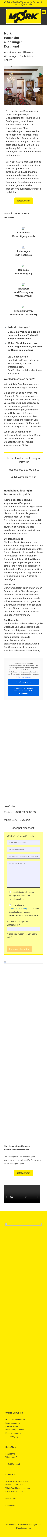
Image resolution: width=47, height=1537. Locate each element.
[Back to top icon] (42, 1532)
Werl (25, 779)
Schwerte (25, 763)
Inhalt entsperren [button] (24, 682)
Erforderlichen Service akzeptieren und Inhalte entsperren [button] (23, 690)
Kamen (25, 751)
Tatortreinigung (11, 1436)
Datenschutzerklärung (18, 909)
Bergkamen (25, 730)
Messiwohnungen (13, 1433)
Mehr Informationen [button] (23, 677)
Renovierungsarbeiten (14, 1430)
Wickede (25, 784)
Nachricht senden (22, 1488)
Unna (25, 774)
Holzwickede (25, 745)
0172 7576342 (34, 2)
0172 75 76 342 (27, 477)
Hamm (25, 740)
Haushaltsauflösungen (15, 1420)
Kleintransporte (11, 1426)
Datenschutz (10, 1498)
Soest (25, 768)
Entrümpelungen (12, 1423)
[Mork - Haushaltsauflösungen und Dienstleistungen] (23, 16)
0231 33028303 (15, 2)
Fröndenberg (25, 735)
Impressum (10, 1505)
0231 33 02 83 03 (29, 469)
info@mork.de (25, 4)
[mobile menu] (44, 12)
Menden (25, 756)
